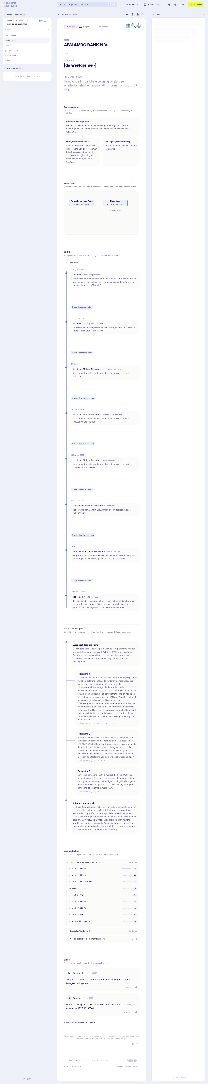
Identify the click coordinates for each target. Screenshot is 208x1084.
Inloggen (27, 1078)
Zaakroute (9, 40)
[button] (4, 22)
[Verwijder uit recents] (48, 22)
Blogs (7, 61)
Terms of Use (76, 1066)
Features (95, 1060)
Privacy (66, 1066)
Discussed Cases (82, 1060)
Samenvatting (10, 35)
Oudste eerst (74, 262)
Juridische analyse (12, 50)
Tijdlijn (7, 45)
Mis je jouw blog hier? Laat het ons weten (80, 1022)
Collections (68, 1060)
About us (104, 1060)
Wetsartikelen (10, 55)
